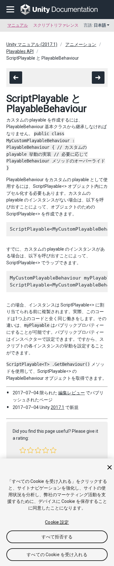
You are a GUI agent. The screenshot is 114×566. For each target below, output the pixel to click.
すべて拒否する (57, 536)
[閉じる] (109, 467)
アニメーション (80, 44)
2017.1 (57, 407)
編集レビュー (71, 392)
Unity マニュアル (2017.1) (31, 44)
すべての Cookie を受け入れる (57, 554)
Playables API (20, 51)
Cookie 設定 (57, 522)
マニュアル (17, 25)
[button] (23, 450)
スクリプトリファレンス (56, 25)
